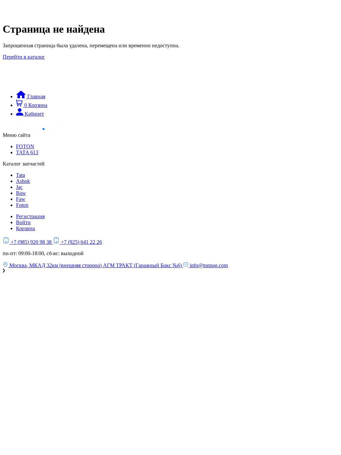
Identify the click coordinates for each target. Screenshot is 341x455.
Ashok (23, 181)
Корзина (25, 228)
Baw (21, 193)
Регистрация (30, 216)
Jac (19, 187)
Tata (20, 175)
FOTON (25, 146)
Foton (22, 205)
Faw (20, 199)
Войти (23, 222)
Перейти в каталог (24, 57)
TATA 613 (27, 152)
